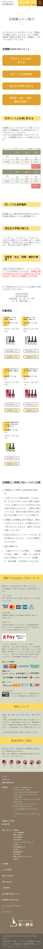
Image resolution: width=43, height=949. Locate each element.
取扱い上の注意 (7, 876)
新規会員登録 (8, 10)
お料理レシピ (17, 844)
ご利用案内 (6, 888)
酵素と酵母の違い (8, 782)
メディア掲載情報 (18, 832)
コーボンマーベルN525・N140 (22, 787)
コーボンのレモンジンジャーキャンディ (25, 804)
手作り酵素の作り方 (19, 847)
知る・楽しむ (6, 830)
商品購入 (5, 787)
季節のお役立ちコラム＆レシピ (22, 856)
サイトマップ (6, 912)
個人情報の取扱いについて (11, 894)
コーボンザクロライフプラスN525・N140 (25, 792)
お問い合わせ (6, 882)
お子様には (16, 849)
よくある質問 (6, 870)
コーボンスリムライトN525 (21, 790)
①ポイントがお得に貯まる (21, 60)
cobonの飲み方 (17, 839)
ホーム (4, 776)
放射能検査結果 (17, 851)
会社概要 (5, 864)
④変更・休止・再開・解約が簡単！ (21, 100)
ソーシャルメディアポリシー (12, 906)
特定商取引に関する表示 (10, 900)
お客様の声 (6, 824)
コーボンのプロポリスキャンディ (23, 806)
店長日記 (16, 859)
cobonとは (5, 779)
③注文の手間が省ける (21, 86)
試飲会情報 (16, 854)
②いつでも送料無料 (21, 74)
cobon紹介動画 (17, 837)
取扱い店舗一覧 (17, 835)
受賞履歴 (16, 830)
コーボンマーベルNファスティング (23, 842)
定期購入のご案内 (8, 821)
